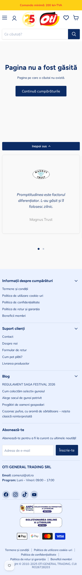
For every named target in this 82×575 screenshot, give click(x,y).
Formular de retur (14, 350)
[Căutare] (74, 34)
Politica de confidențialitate (21, 302)
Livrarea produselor (15, 363)
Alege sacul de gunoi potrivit (22, 398)
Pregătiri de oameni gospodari (23, 405)
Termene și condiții (15, 289)
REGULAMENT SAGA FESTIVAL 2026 (28, 384)
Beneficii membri (14, 316)
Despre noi (9, 343)
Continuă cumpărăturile (41, 91)
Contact (7, 337)
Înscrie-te (67, 450)
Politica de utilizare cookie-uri (22, 296)
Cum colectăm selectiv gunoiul (23, 391)
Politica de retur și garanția (21, 309)
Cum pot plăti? (12, 357)
